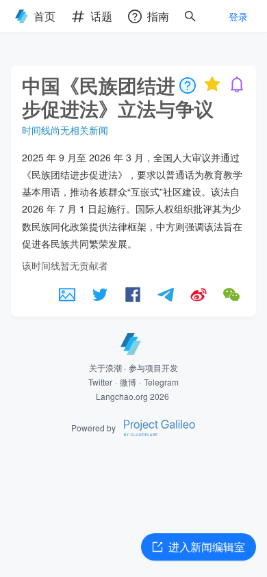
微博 (128, 382)
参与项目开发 (153, 367)
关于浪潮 (105, 367)
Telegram (161, 382)
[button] (67, 294)
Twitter (100, 382)
